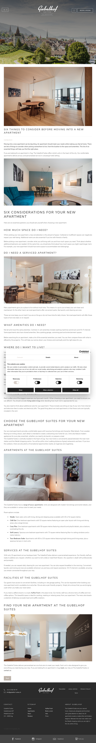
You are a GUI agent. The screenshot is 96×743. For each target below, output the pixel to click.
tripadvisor (61, 739)
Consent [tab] (20, 357)
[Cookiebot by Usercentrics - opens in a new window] (80, 351)
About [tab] (76, 357)
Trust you (81, 739)
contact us (7, 670)
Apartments (31, 711)
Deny (20, 390)
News (29, 713)
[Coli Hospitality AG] (48, 11)
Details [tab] (48, 357)
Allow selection (48, 390)
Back (7, 678)
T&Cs (76, 693)
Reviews (30, 716)
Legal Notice (73, 689)
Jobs (46, 713)
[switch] (37, 382)
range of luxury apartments (33, 505)
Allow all (75, 390)
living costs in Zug (33, 401)
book (62, 668)
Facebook (18, 739)
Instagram (39, 739)
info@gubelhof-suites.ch (14, 692)
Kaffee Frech (35, 593)
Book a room (85, 10)
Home (29, 708)
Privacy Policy (86, 689)
